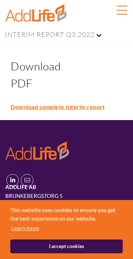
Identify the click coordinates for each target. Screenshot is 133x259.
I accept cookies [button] (66, 246)
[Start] (37, 149)
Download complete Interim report (58, 106)
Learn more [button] (25, 228)
